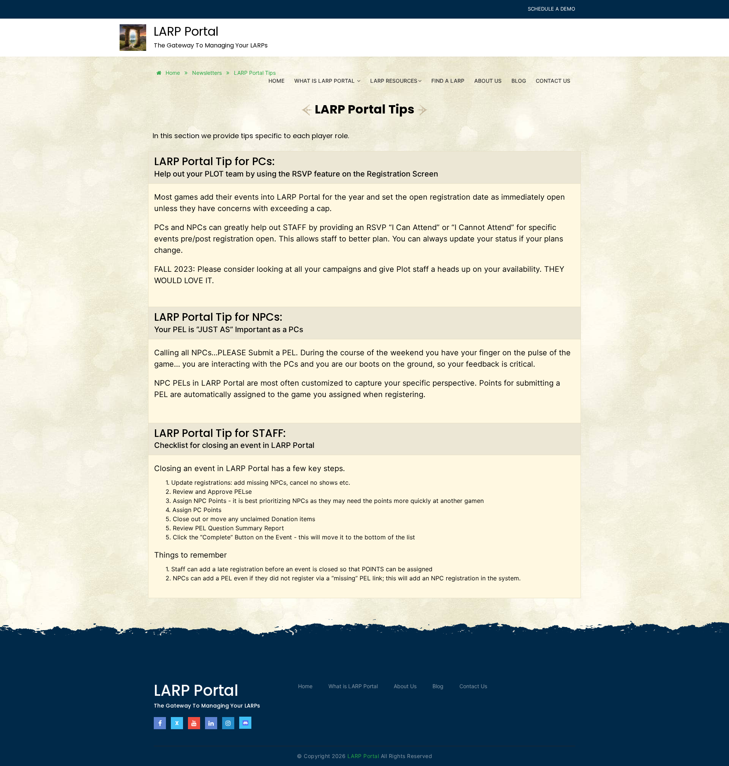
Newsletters (207, 72)
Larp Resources (393, 80)
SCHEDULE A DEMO (551, 9)
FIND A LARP (447, 80)
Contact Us (553, 80)
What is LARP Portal (325, 80)
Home (276, 80)
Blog (518, 80)
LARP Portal (364, 756)
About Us (488, 80)
